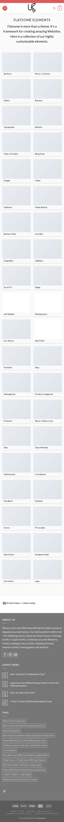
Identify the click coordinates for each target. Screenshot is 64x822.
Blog (21, 811)
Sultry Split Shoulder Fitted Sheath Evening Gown (24, 770)
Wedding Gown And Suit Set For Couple (20, 779)
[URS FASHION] (32, 8)
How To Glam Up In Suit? (22, 692)
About (14, 811)
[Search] (54, 8)
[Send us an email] (15, 654)
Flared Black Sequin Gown (35, 740)
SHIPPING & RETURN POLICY (20, 813)
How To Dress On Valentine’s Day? (27, 674)
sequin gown (36, 765)
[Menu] (5, 8)
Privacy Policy (45, 811)
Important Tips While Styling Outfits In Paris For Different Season (34, 684)
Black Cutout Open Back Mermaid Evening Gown (24, 726)
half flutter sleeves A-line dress (16, 745)
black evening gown (11, 730)
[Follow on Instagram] (10, 654)
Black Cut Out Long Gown (14, 721)
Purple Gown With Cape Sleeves (31, 760)
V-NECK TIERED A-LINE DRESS (17, 774)
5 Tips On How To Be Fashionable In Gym (31, 701)
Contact (30, 811)
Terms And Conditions (46, 813)
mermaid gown (9, 750)
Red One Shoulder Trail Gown (15, 765)
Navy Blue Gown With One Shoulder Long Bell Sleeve (25, 755)
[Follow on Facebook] (5, 654)
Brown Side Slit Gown (12, 740)
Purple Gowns (9, 760)
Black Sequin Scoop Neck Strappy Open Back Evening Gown (28, 735)
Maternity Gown (39, 745)
